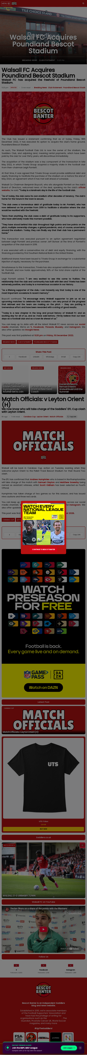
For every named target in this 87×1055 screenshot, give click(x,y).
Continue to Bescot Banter (43, 549)
